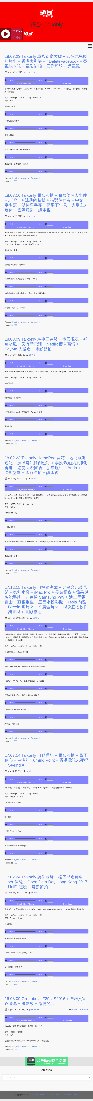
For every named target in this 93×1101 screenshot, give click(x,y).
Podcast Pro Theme (37, 1094)
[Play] (6, 80)
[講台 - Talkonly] (46, 20)
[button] (46, 45)
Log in (75, 1094)
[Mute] (46, 80)
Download (67, 83)
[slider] (50, 80)
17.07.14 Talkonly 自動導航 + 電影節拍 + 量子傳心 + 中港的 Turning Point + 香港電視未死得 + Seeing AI (46, 760)
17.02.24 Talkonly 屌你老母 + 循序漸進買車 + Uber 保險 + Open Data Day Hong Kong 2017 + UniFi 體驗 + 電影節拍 (46, 882)
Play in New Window (25, 83)
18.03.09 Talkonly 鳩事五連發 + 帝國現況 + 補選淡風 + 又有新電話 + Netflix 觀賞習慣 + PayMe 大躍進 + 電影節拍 (46, 344)
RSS (15, 181)
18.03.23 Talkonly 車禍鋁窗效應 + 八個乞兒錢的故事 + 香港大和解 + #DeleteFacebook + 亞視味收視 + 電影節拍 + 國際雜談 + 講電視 (46, 61)
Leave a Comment (79, 1009)
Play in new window (20, 178)
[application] (46, 79)
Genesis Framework (54, 1094)
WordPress (68, 1094)
